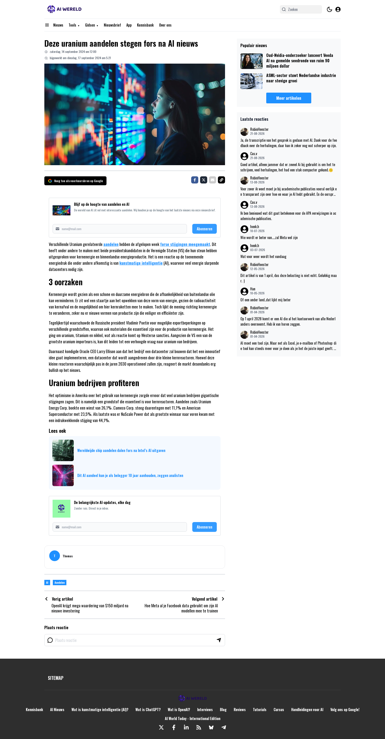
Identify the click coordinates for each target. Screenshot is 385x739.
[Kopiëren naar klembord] (221, 179)
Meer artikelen (288, 98)
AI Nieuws (57, 709)
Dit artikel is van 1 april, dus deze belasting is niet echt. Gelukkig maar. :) (288, 278)
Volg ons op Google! (344, 709)
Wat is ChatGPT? (148, 709)
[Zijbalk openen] (47, 25)
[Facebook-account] (173, 727)
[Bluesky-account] (211, 727)
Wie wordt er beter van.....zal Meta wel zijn (269, 237)
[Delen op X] (203, 179)
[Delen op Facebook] (194, 179)
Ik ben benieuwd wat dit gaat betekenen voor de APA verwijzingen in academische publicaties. (288, 215)
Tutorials (259, 709)
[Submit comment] (218, 640)
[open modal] (338, 9)
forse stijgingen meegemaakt (185, 244)
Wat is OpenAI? (179, 709)
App (129, 25)
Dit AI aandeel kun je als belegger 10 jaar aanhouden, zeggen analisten (130, 475)
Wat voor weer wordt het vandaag (263, 256)
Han (252, 289)
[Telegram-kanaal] (223, 727)
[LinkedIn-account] (186, 727)
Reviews (240, 709)
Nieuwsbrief (112, 25)
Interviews (205, 709)
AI (47, 582)
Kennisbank (145, 25)
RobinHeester (259, 129)
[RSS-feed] (198, 727)
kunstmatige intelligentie (141, 263)
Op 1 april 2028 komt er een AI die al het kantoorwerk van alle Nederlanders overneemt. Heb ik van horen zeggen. (288, 321)
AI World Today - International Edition (192, 718)
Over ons (165, 25)
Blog (223, 709)
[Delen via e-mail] (212, 179)
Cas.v (253, 154)
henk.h (254, 227)
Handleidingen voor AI (307, 709)
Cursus (279, 709)
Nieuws (58, 25)
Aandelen (60, 582)
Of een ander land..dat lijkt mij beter (265, 299)
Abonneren (204, 228)
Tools (72, 25)
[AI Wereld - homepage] (64, 9)
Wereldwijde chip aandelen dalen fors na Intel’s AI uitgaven (121, 450)
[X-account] (161, 727)
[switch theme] (329, 9)
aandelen (111, 244)
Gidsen (90, 25)
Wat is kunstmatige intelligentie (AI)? (100, 709)
